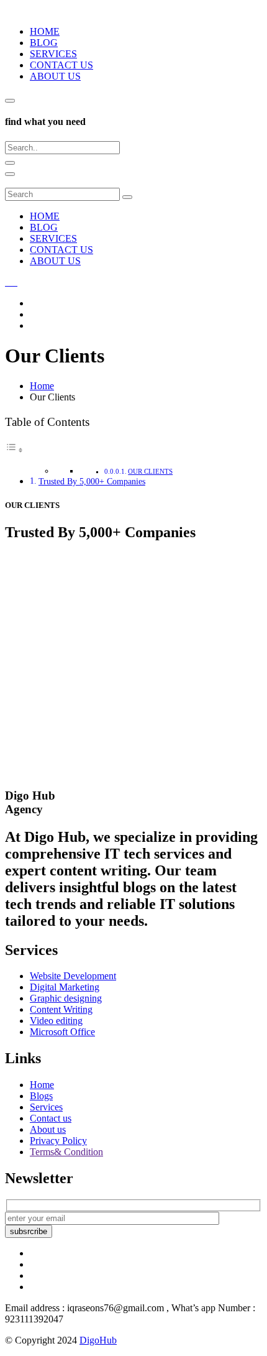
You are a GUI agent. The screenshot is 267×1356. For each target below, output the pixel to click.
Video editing (56, 1020)
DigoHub (98, 1340)
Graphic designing (66, 998)
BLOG (44, 42)
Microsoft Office (62, 1031)
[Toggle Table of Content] (14, 450)
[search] (10, 101)
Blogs (41, 1096)
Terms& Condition (66, 1151)
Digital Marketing (64, 987)
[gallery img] (6, 282)
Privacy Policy (58, 1140)
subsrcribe (28, 1231)
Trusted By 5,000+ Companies (91, 481)
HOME (45, 31)
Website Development (73, 976)
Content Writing (61, 1009)
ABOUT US (55, 76)
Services (46, 1107)
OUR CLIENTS (150, 471)
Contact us (50, 1118)
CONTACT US (61, 65)
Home (42, 1084)
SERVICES (53, 53)
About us (48, 1129)
